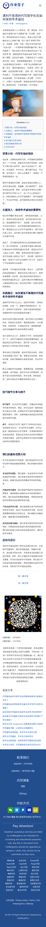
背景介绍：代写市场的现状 (15, 127)
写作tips (23, 793)
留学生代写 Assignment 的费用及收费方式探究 (23, 724)
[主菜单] (40, 5)
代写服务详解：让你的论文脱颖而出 (18, 728)
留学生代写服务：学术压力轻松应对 (18, 736)
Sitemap (29, 904)
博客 (23, 786)
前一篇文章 (23, 576)
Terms (32, 900)
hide (27, 122)
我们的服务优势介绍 (13, 144)
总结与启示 (9, 147)
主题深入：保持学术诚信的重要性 (18, 131)
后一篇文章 (23, 583)
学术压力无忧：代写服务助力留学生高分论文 (22, 745)
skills (6, 23)
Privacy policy (22, 900)
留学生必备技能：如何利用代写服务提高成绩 (22, 740)
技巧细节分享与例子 (13, 140)
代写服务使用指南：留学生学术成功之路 (20, 732)
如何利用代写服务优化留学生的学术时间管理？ (23, 712)
